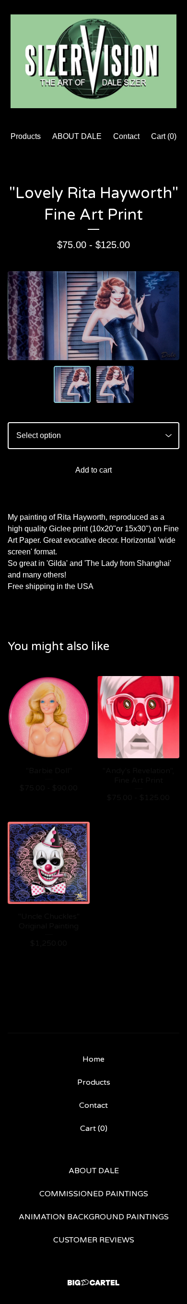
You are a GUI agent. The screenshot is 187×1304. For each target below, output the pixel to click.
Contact (126, 136)
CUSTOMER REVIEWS (93, 1240)
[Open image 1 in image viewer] (93, 315)
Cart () (163, 136)
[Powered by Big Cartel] (93, 1283)
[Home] (94, 61)
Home (93, 1059)
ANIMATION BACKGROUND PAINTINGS (94, 1217)
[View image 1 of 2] (72, 384)
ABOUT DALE (77, 136)
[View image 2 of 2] (115, 384)
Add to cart (93, 470)
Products (26, 136)
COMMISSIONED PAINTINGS (93, 1194)
